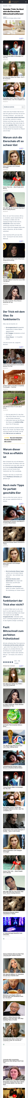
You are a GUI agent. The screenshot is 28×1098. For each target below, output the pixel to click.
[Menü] (2, 1)
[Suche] (25, 1)
